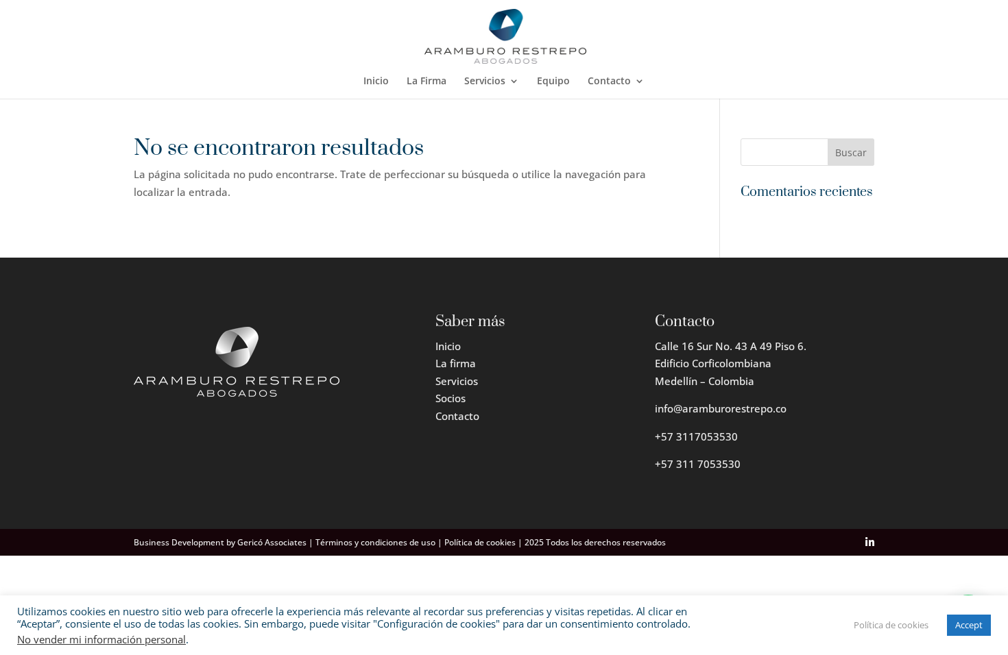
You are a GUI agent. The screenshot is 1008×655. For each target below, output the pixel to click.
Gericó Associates (272, 542)
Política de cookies (480, 542)
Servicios (484, 81)
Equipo (553, 81)
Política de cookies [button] (891, 625)
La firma (455, 363)
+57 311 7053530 (698, 464)
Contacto (609, 81)
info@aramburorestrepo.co (721, 408)
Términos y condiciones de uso (375, 542)
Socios (450, 398)
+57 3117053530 (696, 436)
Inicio (376, 81)
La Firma (426, 81)
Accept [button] (969, 625)
